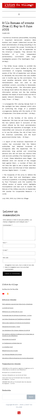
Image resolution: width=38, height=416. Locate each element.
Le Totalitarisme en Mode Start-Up (12, 343)
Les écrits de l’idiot (21, 375)
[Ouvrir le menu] (19, 14)
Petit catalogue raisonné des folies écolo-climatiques (17, 304)
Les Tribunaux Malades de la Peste (12, 354)
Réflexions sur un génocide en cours (12, 311)
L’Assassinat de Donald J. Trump (11, 326)
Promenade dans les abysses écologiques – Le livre (17, 315)
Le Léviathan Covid (7, 347)
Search (31, 397)
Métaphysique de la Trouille (10, 350)
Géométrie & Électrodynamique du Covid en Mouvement (17, 358)
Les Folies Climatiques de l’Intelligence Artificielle (16, 319)
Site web (5, 257)
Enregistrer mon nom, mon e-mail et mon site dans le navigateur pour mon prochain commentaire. (19, 267)
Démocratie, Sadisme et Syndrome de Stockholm (16, 323)
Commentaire (7, 225)
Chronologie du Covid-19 (9, 339)
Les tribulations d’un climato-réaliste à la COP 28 (16, 330)
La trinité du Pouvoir (7, 308)
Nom (5, 242)
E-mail (5, 250)
